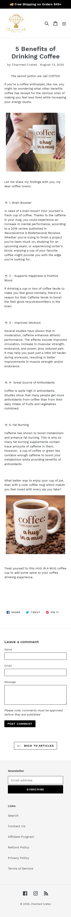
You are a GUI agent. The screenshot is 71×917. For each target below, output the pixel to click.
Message (10, 681)
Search (13, 815)
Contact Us (16, 826)
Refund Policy (18, 847)
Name (8, 649)
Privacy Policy (18, 858)
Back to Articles (38, 745)
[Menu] (64, 23)
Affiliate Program (21, 837)
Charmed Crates (41, 903)
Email (8, 665)
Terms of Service (20, 868)
